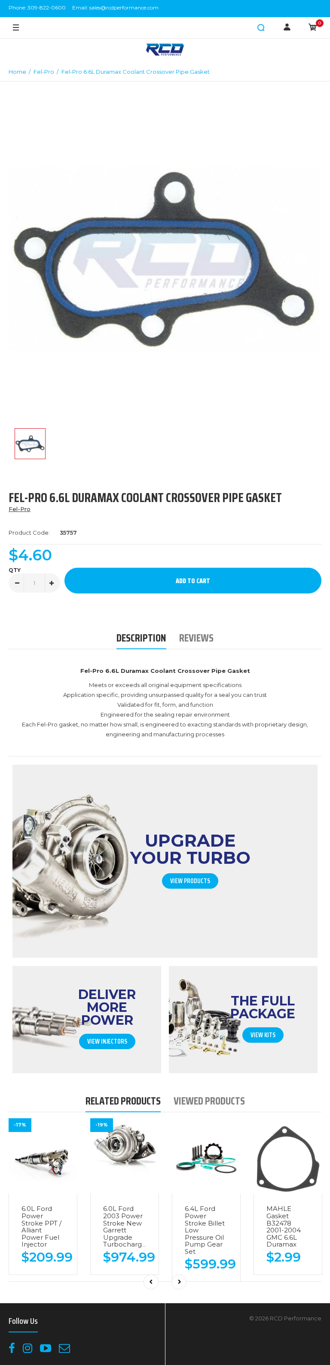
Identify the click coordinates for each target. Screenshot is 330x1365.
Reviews (196, 638)
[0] (313, 28)
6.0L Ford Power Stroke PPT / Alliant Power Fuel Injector (41, 1226)
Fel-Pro (20, 508)
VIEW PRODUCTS (190, 881)
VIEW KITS (263, 1035)
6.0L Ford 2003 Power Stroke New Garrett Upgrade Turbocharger (126, 1226)
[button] (261, 28)
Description (141, 638)
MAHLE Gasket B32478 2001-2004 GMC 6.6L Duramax (283, 1226)
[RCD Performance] (165, 50)
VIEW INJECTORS (107, 1041)
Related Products (123, 1101)
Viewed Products (209, 1101)
